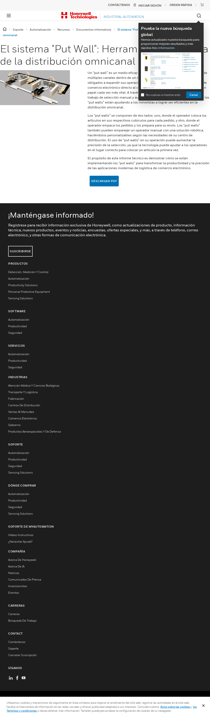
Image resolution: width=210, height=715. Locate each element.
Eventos (13, 592)
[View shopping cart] (202, 5)
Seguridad (15, 332)
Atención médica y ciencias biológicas (33, 385)
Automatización (18, 278)
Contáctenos (16, 642)
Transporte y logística (23, 392)
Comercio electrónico (22, 418)
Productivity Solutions (23, 285)
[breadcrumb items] (5, 29)
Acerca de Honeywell (22, 559)
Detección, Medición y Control (28, 272)
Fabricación (16, 398)
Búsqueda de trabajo (22, 620)
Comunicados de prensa (24, 579)
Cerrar (193, 94)
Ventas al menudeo (21, 411)
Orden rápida (181, 5)
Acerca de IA (16, 566)
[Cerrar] (203, 705)
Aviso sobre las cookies (175, 706)
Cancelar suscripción (22, 655)
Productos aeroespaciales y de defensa (34, 431)
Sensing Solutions (20, 298)
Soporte (13, 648)
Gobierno (14, 425)
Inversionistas (17, 586)
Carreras (14, 614)
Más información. (163, 47)
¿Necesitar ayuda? (20, 541)
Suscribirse (20, 251)
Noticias (13, 573)
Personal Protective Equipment (29, 291)
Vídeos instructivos (20, 535)
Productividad (17, 326)
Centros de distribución (24, 405)
